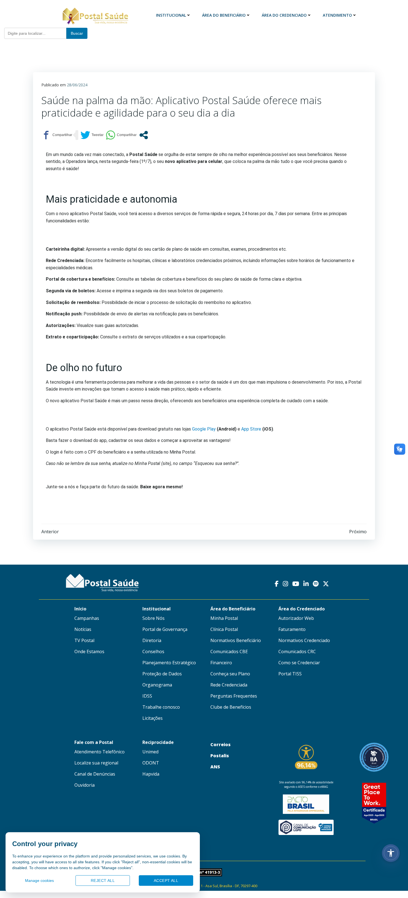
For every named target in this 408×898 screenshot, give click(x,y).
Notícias (82, 629)
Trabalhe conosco (161, 707)
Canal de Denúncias (94, 774)
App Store (251, 429)
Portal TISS (290, 674)
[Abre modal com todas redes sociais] (143, 135)
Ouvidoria (84, 785)
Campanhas (86, 618)
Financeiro (221, 663)
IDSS (147, 696)
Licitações (152, 718)
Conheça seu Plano (230, 674)
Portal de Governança (164, 629)
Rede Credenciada (228, 685)
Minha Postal (224, 618)
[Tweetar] (92, 135)
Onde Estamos (89, 651)
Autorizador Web (296, 618)
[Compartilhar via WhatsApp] (121, 135)
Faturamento (292, 629)
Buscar (77, 33)
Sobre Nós (153, 618)
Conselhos (153, 651)
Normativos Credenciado (304, 640)
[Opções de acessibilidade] (391, 853)
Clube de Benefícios (230, 707)
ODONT (150, 763)
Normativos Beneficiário (235, 640)
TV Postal (84, 640)
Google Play (204, 429)
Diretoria (151, 640)
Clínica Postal (224, 629)
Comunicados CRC (297, 651)
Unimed (150, 752)
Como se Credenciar (299, 663)
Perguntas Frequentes (233, 696)
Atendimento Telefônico (99, 752)
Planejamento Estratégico (169, 663)
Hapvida (150, 774)
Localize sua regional (96, 763)
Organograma (157, 685)
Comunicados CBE (229, 651)
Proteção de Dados (162, 674)
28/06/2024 (77, 84)
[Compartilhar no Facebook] (56, 135)
